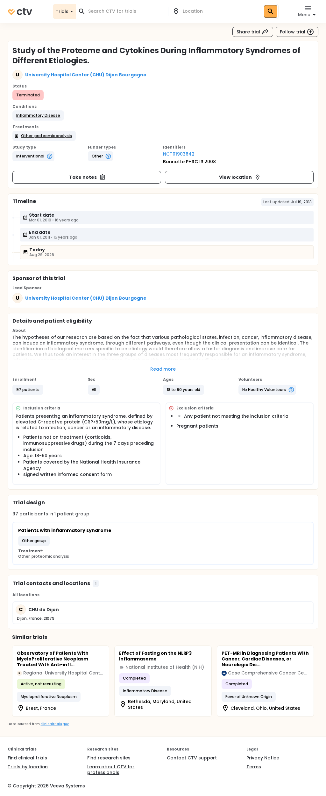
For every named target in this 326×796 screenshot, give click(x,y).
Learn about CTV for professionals (110, 769)
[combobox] (125, 11)
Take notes (83, 177)
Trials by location (28, 767)
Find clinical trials (27, 758)
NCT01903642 (179, 154)
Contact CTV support (192, 758)
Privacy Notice (262, 758)
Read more (163, 369)
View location (235, 177)
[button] (38, 115)
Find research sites (109, 758)
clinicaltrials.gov (54, 724)
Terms (253, 767)
